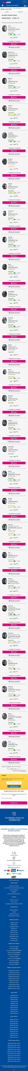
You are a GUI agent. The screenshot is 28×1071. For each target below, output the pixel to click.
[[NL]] (26, 5)
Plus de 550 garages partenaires (14, 860)
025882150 (14, 820)
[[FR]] (24, 5)
